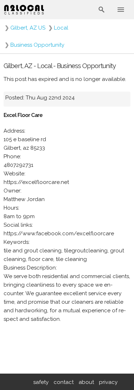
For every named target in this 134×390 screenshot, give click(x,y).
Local (61, 28)
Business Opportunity (37, 45)
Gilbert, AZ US (27, 28)
